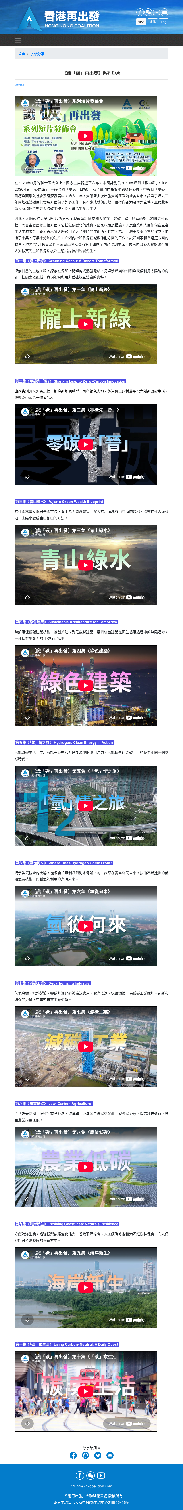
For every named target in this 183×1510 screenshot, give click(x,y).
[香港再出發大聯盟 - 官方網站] (63, 19)
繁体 (141, 22)
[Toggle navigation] (17, 40)
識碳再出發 (19, 85)
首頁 (21, 54)
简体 (153, 22)
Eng (163, 22)
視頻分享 (37, 54)
